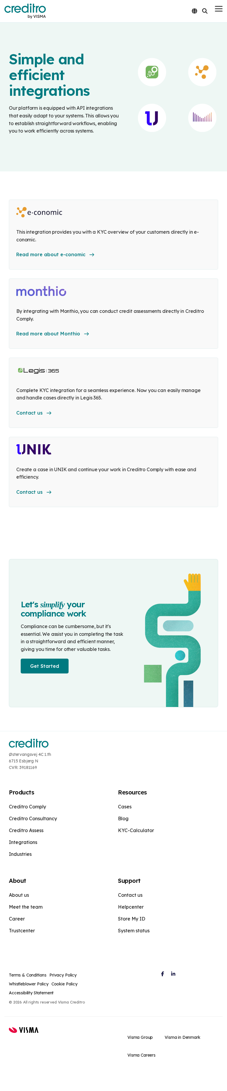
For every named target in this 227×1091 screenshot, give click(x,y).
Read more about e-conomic (50, 255)
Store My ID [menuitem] (131, 919)
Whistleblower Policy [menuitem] (28, 984)
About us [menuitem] (19, 895)
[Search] (205, 11)
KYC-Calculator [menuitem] (136, 830)
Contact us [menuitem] (130, 895)
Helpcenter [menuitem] (131, 907)
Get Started (44, 666)
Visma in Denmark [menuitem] (182, 1037)
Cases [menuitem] (125, 807)
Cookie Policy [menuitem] (64, 984)
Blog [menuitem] (123, 818)
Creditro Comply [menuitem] (27, 807)
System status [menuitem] (134, 931)
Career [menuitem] (17, 919)
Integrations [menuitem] (23, 842)
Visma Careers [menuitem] (141, 1055)
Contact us (29, 413)
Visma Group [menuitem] (140, 1037)
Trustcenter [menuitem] (22, 931)
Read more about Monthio (48, 334)
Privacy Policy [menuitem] (63, 975)
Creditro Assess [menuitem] (26, 830)
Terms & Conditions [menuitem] (27, 975)
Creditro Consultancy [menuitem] (33, 818)
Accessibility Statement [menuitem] (31, 993)
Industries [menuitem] (20, 854)
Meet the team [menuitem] (26, 907)
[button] (219, 8)
